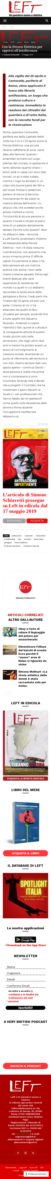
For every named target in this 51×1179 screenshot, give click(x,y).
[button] (4, 21)
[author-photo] (25, 594)
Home (3, 27)
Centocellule (40, 536)
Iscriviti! (25, 1008)
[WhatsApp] (26, 65)
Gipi (19, 539)
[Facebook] (7, 65)
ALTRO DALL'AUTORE (25, 619)
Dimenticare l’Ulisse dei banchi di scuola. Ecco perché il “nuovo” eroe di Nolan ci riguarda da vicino (32, 655)
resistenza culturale (31, 546)
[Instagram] (25, 1153)
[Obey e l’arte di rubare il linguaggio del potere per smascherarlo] (10, 632)
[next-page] (9, 693)
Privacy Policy (25, 1148)
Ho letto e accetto (23, 996)
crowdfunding (9, 539)
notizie (19, 42)
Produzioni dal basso (12, 546)
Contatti (16, 1170)
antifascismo (16, 536)
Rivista (26, 42)
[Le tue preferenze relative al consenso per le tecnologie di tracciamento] (36, 1174)
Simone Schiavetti (11, 55)
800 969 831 (23, 1133)
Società (33, 42)
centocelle (29, 536)
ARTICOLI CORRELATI (25, 615)
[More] (35, 65)
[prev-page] (4, 693)
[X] (16, 65)
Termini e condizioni (25, 1145)
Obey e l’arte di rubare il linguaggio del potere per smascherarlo (31, 634)
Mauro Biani (38, 539)
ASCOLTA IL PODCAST (25, 1066)
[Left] (25, 8)
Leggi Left (23, 1167)
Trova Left (33, 1167)
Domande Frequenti (30, 1170)
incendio (27, 539)
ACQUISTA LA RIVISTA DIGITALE (25, 778)
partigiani (8, 542)
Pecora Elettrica (21, 542)
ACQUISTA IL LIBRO (25, 853)
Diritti (12, 42)
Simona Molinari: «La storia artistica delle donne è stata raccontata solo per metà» (32, 678)
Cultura (12, 27)
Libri (42, 1167)
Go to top (43, 424)
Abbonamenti (10, 1167)
